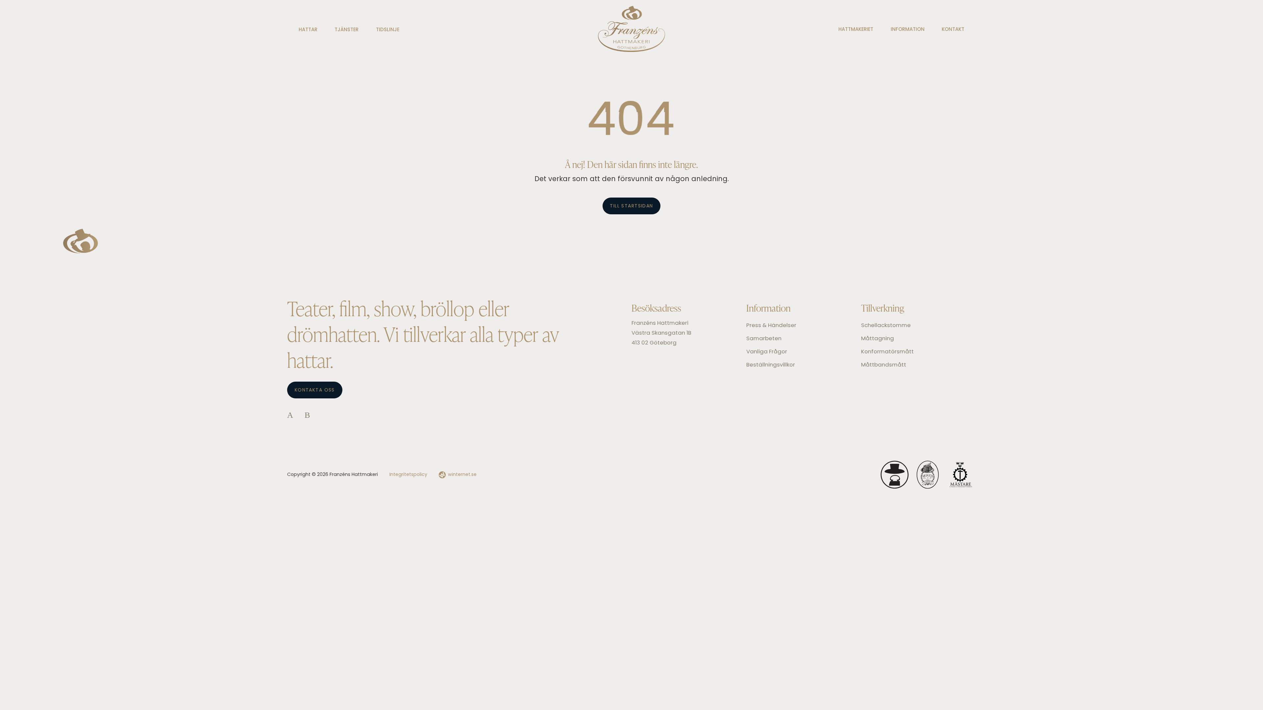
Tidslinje (387, 30)
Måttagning (877, 339)
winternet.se (462, 474)
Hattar (308, 30)
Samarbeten (763, 339)
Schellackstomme (886, 325)
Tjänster (346, 30)
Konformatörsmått (887, 352)
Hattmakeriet (855, 29)
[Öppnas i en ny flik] (290, 416)
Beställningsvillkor (770, 365)
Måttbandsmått (883, 365)
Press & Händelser (771, 325)
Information (908, 29)
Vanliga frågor (766, 352)
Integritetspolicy (408, 474)
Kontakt (953, 29)
